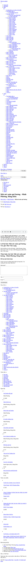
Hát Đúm (8, 145)
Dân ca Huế (12, 69)
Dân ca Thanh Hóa (13, 50)
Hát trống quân (9, 79)
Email (2, 279)
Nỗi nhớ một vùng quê (18, 548)
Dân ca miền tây (10, 52)
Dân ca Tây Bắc (10, 61)
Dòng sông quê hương (8, 410)
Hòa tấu (8, 149)
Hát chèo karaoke (10, 129)
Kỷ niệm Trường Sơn (8, 419)
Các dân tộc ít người (11, 17)
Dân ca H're (12, 28)
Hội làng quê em (7, 444)
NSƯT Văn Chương (8, 507)
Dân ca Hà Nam (13, 42)
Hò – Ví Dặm (12, 74)
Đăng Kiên (12, 201)
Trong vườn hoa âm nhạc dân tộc (13, 89)
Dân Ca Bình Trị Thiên (14, 68)
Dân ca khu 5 (12, 70)
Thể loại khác (9, 160)
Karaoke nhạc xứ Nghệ (11, 151)
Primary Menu (4, 179)
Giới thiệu (5, 6)
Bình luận (3, 265)
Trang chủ (5, 5)
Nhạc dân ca (3, 199)
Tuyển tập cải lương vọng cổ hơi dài (11, 482)
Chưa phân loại (9, 37)
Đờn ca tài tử (12, 56)
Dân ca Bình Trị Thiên (11, 107)
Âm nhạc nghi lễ (10, 14)
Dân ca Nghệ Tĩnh (10, 116)
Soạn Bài (16, 559)
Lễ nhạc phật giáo (13, 16)
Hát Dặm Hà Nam (10, 131)
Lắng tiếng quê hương (8, 427)
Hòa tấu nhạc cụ (10, 84)
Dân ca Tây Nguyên (11, 62)
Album (5, 167)
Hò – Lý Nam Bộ (13, 55)
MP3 (4, 8)
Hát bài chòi (12, 73)
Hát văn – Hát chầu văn (11, 82)
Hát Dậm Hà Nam (16, 43)
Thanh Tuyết (6, 496)
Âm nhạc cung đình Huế (14, 15)
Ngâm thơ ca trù (10, 155)
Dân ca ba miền (9, 38)
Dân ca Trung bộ (10, 66)
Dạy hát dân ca (9, 125)
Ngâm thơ (8, 87)
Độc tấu (8, 161)
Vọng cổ (8, 92)
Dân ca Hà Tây (9, 110)
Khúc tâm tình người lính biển (10, 470)
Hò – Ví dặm (9, 146)
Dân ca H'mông (12, 26)
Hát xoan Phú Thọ (16, 48)
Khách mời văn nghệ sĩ (11, 152)
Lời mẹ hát (5, 524)
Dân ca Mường (12, 30)
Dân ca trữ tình (9, 64)
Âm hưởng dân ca (10, 11)
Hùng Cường (6, 536)
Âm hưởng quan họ (13, 12)
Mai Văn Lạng (8, 204)
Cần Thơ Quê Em (14, 551)
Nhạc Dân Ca (4, 169)
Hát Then (8, 134)
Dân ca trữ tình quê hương (15, 65)
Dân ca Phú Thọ (13, 47)
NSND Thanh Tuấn (15, 516)
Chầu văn (8, 104)
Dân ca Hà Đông (13, 44)
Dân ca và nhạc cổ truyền (12, 124)
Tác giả (5, 190)
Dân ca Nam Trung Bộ (11, 57)
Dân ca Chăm (12, 20)
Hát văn (8, 140)
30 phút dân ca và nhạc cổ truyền (13, 10)
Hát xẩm (11, 51)
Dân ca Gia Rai (12, 24)
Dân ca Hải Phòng (13, 46)
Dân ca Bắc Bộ (9, 39)
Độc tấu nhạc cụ (13, 86)
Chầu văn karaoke (13, 105)
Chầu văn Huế (12, 83)
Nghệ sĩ (5, 164)
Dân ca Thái (12, 34)
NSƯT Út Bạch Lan (19, 537)
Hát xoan (8, 142)
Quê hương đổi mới (7, 393)
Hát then (8, 78)
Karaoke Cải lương (10, 150)
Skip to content (4, 1)
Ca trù (10, 41)
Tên (2, 277)
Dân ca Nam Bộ (10, 53)
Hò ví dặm (8, 147)
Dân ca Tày (12, 33)
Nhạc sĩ (5, 165)
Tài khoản (9, 169)
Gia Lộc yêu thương (8, 462)
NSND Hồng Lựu (7, 526)
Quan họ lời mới (13, 60)
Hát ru (7, 77)
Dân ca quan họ (9, 59)
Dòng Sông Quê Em (8, 514)
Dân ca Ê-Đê (12, 23)
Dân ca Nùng (12, 32)
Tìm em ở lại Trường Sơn (9, 453)
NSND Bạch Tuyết (14, 536)
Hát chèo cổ (9, 75)
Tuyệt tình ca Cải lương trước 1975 (11, 533)
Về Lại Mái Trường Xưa (20, 550)
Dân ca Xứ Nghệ (13, 71)
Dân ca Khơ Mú (13, 29)
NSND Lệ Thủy (7, 516)
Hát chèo (8, 128)
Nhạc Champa (9, 156)
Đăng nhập (3, 178)
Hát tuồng (8, 80)
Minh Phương (10, 199)
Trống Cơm (13, 547)
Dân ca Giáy (12, 25)
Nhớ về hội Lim (7, 402)
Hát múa (8, 132)
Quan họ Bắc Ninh (10, 158)
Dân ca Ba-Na (12, 19)
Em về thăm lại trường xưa (9, 436)
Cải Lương (8, 35)
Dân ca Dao (12, 21)
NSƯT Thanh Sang (9, 537)
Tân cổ (7, 88)
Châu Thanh (6, 485)
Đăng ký (8, 178)
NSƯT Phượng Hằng (14, 485)
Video (7, 91)
